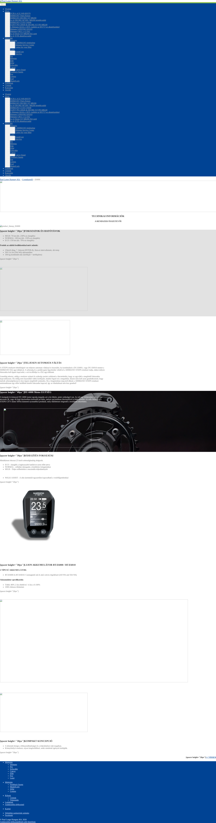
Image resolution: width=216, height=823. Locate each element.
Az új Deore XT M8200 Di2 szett (23, 34)
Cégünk (8, 85)
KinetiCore (19, 52)
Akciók (8, 90)
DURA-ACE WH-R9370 (20, 13)
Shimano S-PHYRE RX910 (21, 29)
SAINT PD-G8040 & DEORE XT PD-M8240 (28, 25)
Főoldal (8, 9)
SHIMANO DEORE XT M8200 (23, 18)
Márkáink (9, 38)
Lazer (12, 49)
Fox (11, 74)
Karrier (8, 809)
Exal (12, 79)
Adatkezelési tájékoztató (14, 804)
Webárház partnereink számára (17, 813)
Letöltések (9, 83)
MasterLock (15, 81)
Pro (11, 56)
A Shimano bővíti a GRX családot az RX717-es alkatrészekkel (35, 27)
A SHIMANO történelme (25, 43)
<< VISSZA (211, 757)
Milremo (13, 58)
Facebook (9, 815)
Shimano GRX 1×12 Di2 (20, 31)
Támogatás (14, 800)
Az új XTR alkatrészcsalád (20, 36)
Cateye (13, 67)
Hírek (7, 11)
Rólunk (8, 795)
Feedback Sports (16, 72)
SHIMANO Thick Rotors (20, 16)
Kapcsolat (9, 88)
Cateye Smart (20, 70)
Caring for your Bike (23, 47)
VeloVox (18, 54)
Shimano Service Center (24, 45)
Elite (12, 61)
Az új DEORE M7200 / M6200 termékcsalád (28, 20)
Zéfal (12, 63)
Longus (13, 76)
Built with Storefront (27, 822)
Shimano (13, 40)
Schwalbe (14, 65)
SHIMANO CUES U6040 (20, 22)
